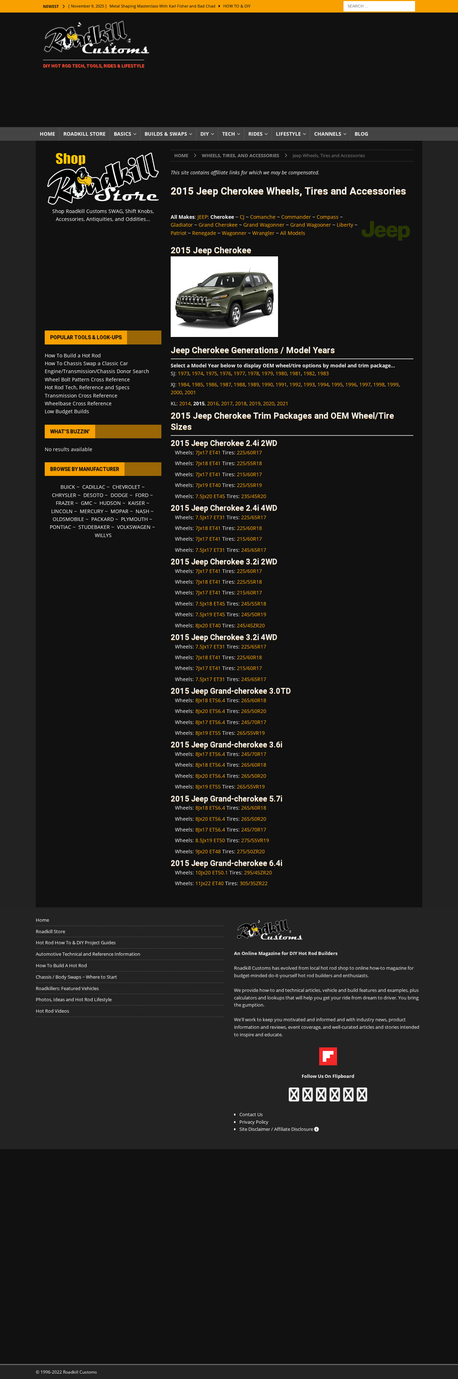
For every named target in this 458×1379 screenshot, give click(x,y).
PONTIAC (60, 527)
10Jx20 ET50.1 (211, 872)
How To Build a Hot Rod (73, 355)
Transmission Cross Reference (81, 395)
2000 (176, 392)
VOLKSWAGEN (134, 527)
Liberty (345, 224)
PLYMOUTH (134, 519)
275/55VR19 (255, 840)
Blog (361, 133)
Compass (327, 216)
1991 (281, 384)
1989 (253, 384)
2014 (185, 403)
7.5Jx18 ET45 (210, 603)
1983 (323, 373)
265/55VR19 (251, 732)
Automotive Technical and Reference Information (88, 954)
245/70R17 (253, 722)
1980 (281, 373)
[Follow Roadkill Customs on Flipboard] (328, 1061)
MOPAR (119, 511)
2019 (254, 403)
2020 (268, 403)
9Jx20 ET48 (208, 851)
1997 (365, 384)
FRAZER (65, 503)
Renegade (204, 233)
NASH (142, 511)
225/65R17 (253, 517)
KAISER (136, 503)
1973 (183, 373)
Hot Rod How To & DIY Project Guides (76, 942)
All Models (292, 233)
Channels (327, 133)
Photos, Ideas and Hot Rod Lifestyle (74, 999)
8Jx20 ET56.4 (210, 711)
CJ (242, 216)
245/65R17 (253, 549)
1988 (239, 384)
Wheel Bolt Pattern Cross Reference (87, 379)
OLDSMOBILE (68, 519)
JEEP (203, 216)
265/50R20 (253, 711)
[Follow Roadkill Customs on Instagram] (307, 1098)
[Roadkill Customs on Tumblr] (335, 1098)
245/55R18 (253, 603)
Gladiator (182, 224)
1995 (337, 384)
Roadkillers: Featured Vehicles (67, 988)
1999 (393, 384)
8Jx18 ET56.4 (210, 700)
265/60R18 (253, 700)
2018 (241, 403)
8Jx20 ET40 (208, 625)
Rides (255, 133)
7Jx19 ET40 (208, 485)
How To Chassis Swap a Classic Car (86, 363)
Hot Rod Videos (52, 1011)
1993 (309, 384)
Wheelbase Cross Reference (78, 403)
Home (47, 133)
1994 (323, 384)
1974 (197, 373)
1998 (379, 384)
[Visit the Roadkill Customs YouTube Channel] (362, 1098)
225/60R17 (249, 452)
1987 (225, 384)
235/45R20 (253, 496)
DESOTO (93, 495)
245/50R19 (253, 614)
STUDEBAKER (94, 527)
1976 (225, 373)
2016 (213, 403)
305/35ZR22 (254, 883)
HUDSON (110, 503)
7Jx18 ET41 (208, 463)
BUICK (67, 486)
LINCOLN (62, 511)
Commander (296, 216)
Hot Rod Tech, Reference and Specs (87, 387)
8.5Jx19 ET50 (210, 840)
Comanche (263, 216)
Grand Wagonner (263, 224)
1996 (351, 384)
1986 (211, 384)
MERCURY (91, 511)
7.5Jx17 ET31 (210, 517)
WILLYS (103, 535)
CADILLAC (93, 486)
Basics (122, 133)
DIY (204, 133)
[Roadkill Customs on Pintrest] (321, 1098)
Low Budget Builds (67, 411)
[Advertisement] (291, 70)
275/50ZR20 (251, 851)
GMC (86, 503)
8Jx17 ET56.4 (210, 722)
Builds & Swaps (166, 133)
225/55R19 (249, 485)
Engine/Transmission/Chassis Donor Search (97, 371)
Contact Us (251, 1114)
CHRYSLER (64, 495)
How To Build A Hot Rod (61, 965)
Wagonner (234, 233)
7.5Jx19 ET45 (210, 614)
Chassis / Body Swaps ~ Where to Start (76, 977)
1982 (309, 373)
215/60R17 (249, 474)
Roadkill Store (84, 133)
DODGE (119, 495)
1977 (239, 373)
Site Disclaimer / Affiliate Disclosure (276, 1129)
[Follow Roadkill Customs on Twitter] (348, 1098)
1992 (295, 384)
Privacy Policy (253, 1122)
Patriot (178, 233)
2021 (282, 403)
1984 (183, 384)
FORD (141, 495)
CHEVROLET (126, 486)
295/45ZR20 (258, 872)
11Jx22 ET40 (209, 883)
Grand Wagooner (310, 224)
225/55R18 (249, 463)
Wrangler (263, 233)
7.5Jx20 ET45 (210, 496)
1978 (253, 373)
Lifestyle (288, 133)
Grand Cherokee (218, 224)
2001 (190, 392)
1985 (197, 384)
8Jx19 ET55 (208, 732)
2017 (227, 403)
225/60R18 (249, 528)
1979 (267, 373)
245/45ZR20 (251, 625)
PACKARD (102, 519)
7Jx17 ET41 (208, 452)
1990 (267, 384)
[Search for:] (379, 5)
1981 (295, 373)
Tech (228, 133)
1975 (211, 373)
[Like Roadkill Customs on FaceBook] (294, 1098)
